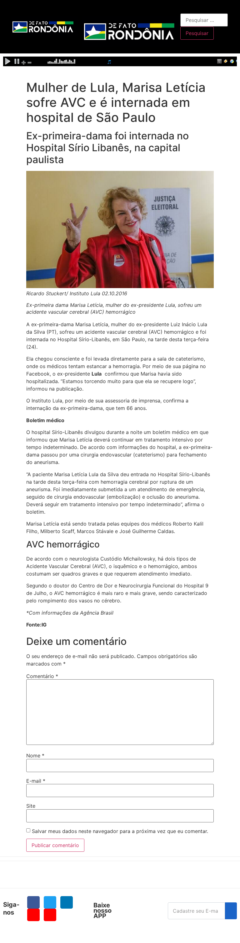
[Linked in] (66, 902)
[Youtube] (33, 915)
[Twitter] (50, 902)
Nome (35, 755)
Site (30, 805)
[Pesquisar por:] (204, 20)
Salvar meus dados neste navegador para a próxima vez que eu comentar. (120, 831)
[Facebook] (33, 902)
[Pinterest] (50, 915)
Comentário (42, 676)
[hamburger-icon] (173, 11)
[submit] (231, 910)
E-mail (35, 780)
